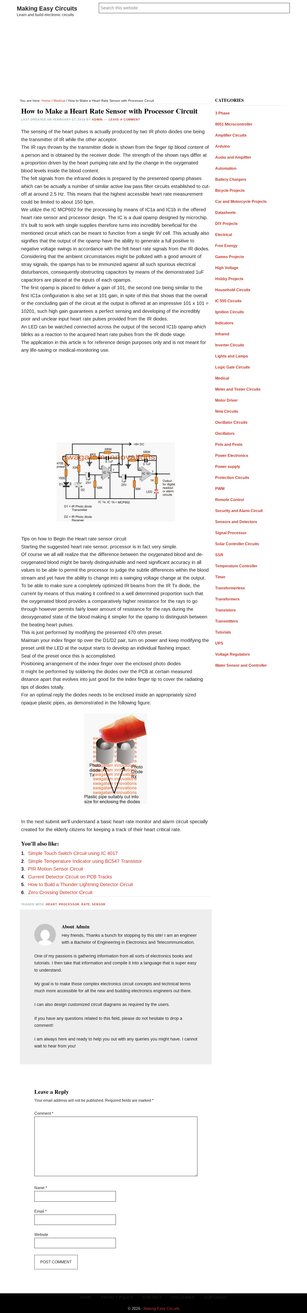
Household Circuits (232, 290)
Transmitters (226, 621)
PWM (219, 489)
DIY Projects (226, 224)
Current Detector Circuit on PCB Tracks (70, 876)
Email (40, 1211)
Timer (220, 577)
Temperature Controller (236, 566)
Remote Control (229, 500)
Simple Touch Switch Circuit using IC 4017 (73, 853)
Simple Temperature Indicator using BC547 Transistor (85, 861)
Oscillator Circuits (231, 422)
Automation (225, 168)
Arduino (222, 146)
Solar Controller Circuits (237, 544)
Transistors (225, 610)
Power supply (227, 467)
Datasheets (225, 213)
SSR (219, 555)
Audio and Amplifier (233, 157)
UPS (219, 643)
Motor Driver (226, 400)
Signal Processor (231, 533)
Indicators (224, 323)
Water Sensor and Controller (241, 665)
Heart (51, 904)
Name (40, 1188)
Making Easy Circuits (47, 8)
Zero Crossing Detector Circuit (60, 892)
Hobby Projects (229, 279)
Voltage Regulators (232, 654)
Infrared (222, 334)
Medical (222, 378)
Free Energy (226, 246)
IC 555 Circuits (228, 301)
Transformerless (230, 588)
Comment (43, 1113)
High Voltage (226, 268)
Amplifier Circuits (231, 135)
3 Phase (222, 113)
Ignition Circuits (229, 312)
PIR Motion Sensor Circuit (55, 868)
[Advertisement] (153, 58)
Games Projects (229, 257)
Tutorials (223, 632)
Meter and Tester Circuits (237, 389)
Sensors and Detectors (236, 522)
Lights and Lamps (231, 356)
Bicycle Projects (230, 190)
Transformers (227, 599)
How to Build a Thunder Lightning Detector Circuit (80, 884)
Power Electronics (231, 456)
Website (41, 1235)
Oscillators (225, 433)
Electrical (223, 235)
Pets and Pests (228, 444)
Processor (69, 904)
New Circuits (226, 411)
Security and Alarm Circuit (239, 511)
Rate (85, 904)
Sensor (99, 904)
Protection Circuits (232, 478)
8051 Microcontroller (233, 124)
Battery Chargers (230, 179)
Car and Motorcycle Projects (241, 202)
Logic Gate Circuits (232, 367)
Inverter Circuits (229, 345)
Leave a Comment (124, 119)
